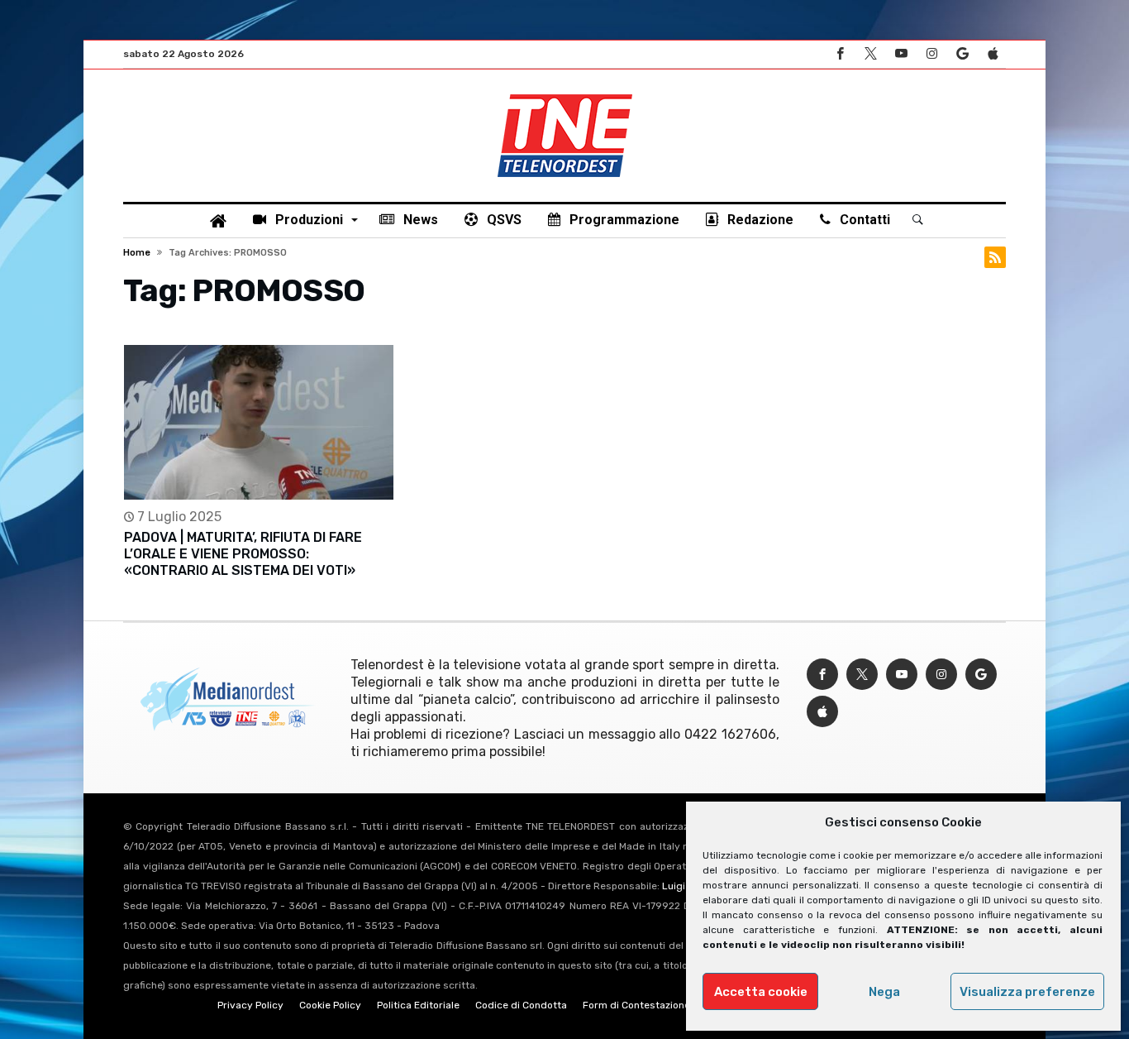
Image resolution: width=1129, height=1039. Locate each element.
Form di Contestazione (636, 1005)
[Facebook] (840, 54)
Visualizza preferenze (1027, 991)
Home (136, 252)
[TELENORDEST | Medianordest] (565, 94)
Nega (884, 991)
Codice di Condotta (521, 1005)
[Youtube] (901, 54)
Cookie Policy (330, 1005)
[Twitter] (870, 54)
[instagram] (931, 54)
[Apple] (992, 54)
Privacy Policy (250, 1005)
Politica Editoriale (418, 1005)
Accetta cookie (760, 991)
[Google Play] (962, 54)
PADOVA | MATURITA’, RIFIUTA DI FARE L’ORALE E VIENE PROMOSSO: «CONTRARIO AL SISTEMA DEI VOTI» (243, 553)
